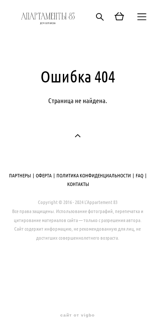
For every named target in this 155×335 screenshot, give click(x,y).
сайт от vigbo (77, 315)
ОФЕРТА (44, 175)
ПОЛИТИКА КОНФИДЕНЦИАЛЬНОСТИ (93, 175)
